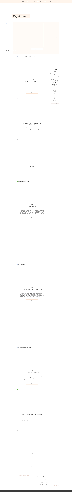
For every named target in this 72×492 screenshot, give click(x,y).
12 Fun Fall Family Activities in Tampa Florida (32, 289)
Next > (57, 472)
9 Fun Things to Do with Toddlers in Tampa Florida (32, 331)
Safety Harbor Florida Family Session (32, 455)
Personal (32, 79)
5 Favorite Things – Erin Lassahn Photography (32, 81)
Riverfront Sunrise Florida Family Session (32, 206)
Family (32, 162)
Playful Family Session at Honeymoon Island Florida (32, 247)
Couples (32, 121)
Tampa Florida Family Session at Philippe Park (32, 372)
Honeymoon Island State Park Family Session (32, 414)
